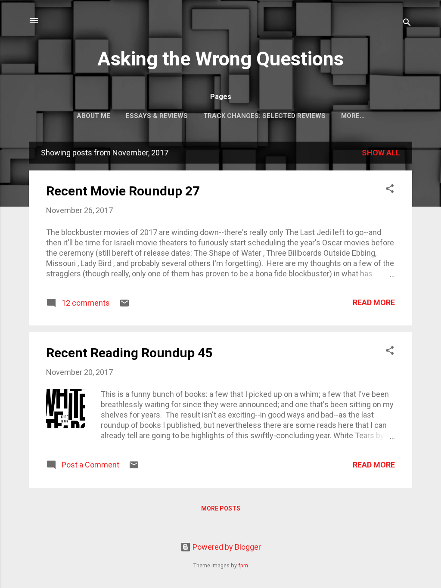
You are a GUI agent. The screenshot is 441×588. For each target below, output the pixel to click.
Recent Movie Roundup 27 (123, 190)
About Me (93, 116)
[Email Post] (124, 305)
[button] (390, 189)
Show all (381, 152)
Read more (374, 302)
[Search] (407, 23)
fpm (243, 565)
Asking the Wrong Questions (220, 58)
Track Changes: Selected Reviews (264, 116)
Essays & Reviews (157, 116)
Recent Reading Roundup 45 (129, 352)
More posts (220, 508)
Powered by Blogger (226, 546)
